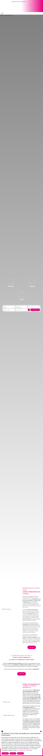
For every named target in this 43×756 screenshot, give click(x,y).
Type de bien (18, 306)
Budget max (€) (6, 309)
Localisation (31, 306)
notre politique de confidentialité (24, 750)
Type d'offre (5, 306)
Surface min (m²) (19, 309)
